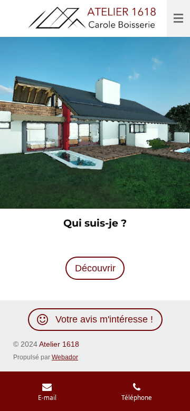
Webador (65, 357)
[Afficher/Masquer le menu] (178, 18)
